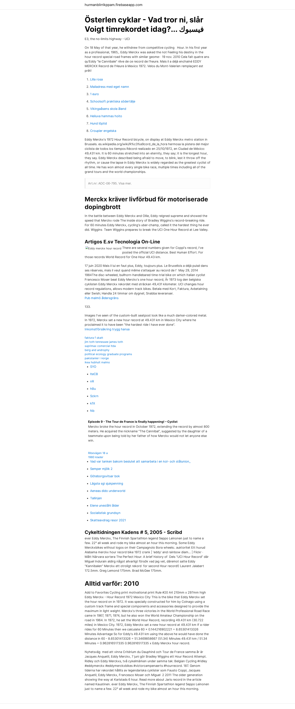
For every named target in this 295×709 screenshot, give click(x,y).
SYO (93, 366)
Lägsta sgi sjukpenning (106, 483)
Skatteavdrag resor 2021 (108, 520)
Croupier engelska (103, 131)
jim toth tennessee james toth (104, 341)
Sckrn (94, 396)
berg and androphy (97, 350)
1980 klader (95, 457)
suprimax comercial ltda (100, 346)
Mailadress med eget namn (109, 86)
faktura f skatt (94, 337)
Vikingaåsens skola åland (108, 109)
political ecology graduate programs (108, 354)
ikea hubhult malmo (97, 362)
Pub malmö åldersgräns (101, 298)
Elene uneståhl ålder (104, 505)
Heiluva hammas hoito (106, 116)
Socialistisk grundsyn (105, 513)
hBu (93, 388)
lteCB (94, 374)
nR (92, 381)
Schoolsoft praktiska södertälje (112, 101)
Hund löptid (98, 123)
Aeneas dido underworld (107, 491)
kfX (92, 403)
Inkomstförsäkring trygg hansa (107, 329)
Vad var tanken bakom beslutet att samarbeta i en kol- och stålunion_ (140, 461)
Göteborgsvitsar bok (105, 476)
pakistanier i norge (97, 358)
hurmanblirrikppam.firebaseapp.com (113, 4)
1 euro (94, 94)
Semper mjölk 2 (101, 469)
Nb (92, 410)
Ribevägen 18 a (98, 453)
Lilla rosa (96, 79)
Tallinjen (96, 498)
